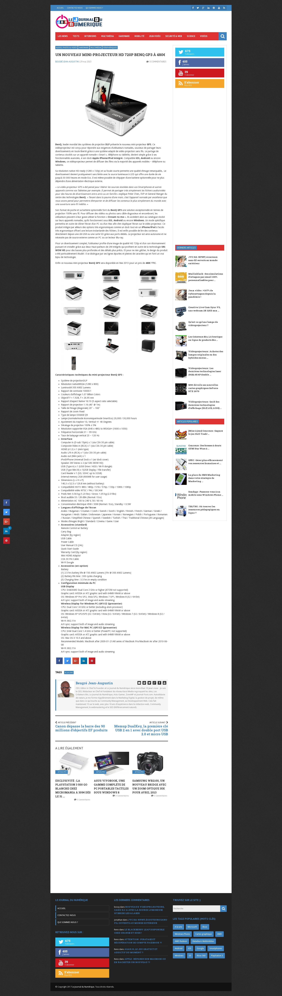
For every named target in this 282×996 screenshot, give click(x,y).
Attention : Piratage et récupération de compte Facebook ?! (138, 941)
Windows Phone (182, 934)
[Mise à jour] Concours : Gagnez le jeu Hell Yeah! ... (205, 432)
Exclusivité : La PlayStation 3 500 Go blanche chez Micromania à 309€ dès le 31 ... (73, 788)
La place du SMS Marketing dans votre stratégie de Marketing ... (204, 478)
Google (200, 948)
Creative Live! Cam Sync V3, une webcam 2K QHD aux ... (204, 309)
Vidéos (203, 36)
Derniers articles (186, 247)
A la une (69, 672)
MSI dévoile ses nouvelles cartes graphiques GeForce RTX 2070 (203, 388)
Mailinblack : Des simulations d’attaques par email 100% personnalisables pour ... (205, 277)
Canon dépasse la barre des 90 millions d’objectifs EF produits (81, 728)
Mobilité (139, 36)
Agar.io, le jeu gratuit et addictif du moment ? (135, 951)
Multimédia (107, 36)
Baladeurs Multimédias (203, 941)
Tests (76, 36)
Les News (63, 36)
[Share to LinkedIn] (84, 663)
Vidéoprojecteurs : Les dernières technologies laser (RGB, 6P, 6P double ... (204, 371)
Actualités (62, 772)
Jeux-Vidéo (154, 36)
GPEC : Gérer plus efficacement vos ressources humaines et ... (205, 462)
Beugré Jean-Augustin (67, 61)
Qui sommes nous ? (94, 8)
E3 (190, 955)
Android (178, 948)
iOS (189, 948)
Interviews (90, 36)
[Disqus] (111, 847)
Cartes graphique (203, 934)
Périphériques (110, 47)
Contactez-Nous (74, 8)
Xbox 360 (201, 955)
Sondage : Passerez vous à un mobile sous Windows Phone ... (205, 493)
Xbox (204, 927)
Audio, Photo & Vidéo (66, 47)
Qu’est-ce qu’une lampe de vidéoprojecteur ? (203, 324)
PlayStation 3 (217, 955)
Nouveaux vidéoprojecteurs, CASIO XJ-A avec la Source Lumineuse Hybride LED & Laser (139, 910)
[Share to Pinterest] (92, 663)
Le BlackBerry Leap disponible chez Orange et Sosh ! (139, 931)
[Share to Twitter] (67, 663)
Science (191, 36)
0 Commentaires (157, 61)
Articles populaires (187, 421)
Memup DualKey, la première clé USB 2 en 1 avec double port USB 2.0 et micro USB (141, 730)
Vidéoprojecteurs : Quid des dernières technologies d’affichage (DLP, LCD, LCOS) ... (204, 405)
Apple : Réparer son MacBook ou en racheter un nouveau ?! (140, 960)
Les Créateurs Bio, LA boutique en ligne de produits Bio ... (205, 338)
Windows (179, 955)
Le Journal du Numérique (83, 987)
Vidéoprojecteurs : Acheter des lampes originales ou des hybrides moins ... (205, 354)
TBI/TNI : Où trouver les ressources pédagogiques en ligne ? (204, 509)
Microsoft (192, 927)
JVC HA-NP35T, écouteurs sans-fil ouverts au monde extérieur (203, 260)
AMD (219, 934)
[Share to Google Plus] (75, 663)
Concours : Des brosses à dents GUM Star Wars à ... (204, 447)
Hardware (124, 36)
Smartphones (215, 948)
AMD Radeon (181, 941)
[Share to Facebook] (59, 663)
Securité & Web (173, 36)
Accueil (60, 8)
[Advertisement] (199, 190)
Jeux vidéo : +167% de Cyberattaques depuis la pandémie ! (202, 293)
